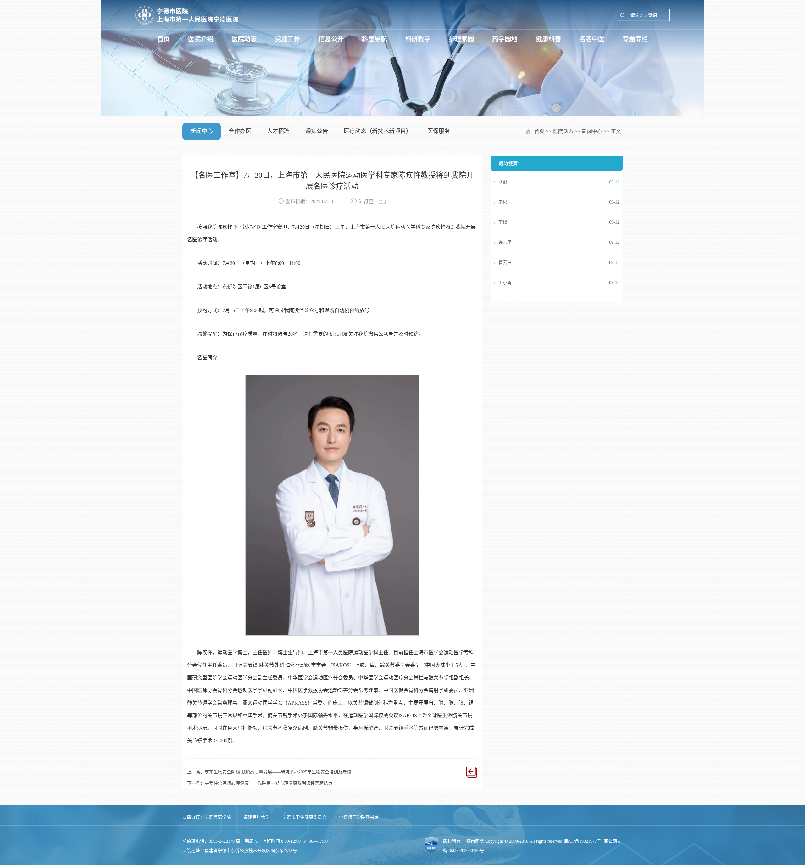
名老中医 (591, 39)
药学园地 (504, 39)
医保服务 (438, 131)
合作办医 (240, 131)
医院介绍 (200, 39)
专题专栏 (635, 39)
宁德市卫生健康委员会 (304, 817)
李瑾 (549, 222)
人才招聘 (278, 131)
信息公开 (331, 39)
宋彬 (549, 202)
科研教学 (417, 39)
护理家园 (461, 39)
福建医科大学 (256, 817)
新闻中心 (201, 131)
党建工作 (287, 39)
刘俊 (549, 182)
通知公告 (316, 131)
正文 (616, 131)
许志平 (549, 242)
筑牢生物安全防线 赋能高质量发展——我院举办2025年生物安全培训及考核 (278, 772)
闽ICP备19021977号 (582, 841)
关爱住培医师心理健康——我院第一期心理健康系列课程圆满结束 (268, 783)
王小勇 (549, 282)
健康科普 (548, 39)
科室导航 (374, 39)
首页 (163, 39)
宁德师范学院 (217, 817)
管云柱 (549, 262)
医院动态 (244, 39)
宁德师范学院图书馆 (359, 817)
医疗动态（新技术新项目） (378, 131)
